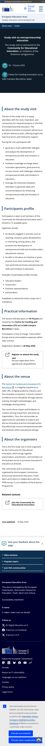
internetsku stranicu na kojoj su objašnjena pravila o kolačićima (23, 719)
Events (17, 25)
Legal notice (7, 692)
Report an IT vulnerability (13, 672)
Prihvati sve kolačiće (21, 733)
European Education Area (14, 582)
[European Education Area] (8, 8)
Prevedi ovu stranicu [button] (31, 8)
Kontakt (5, 667)
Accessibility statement (13, 600)
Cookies (5, 682)
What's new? (7, 25)
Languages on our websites (14, 677)
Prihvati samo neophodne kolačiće (26, 740)
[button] (25, 8)
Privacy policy (8, 687)
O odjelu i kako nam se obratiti (16, 612)
